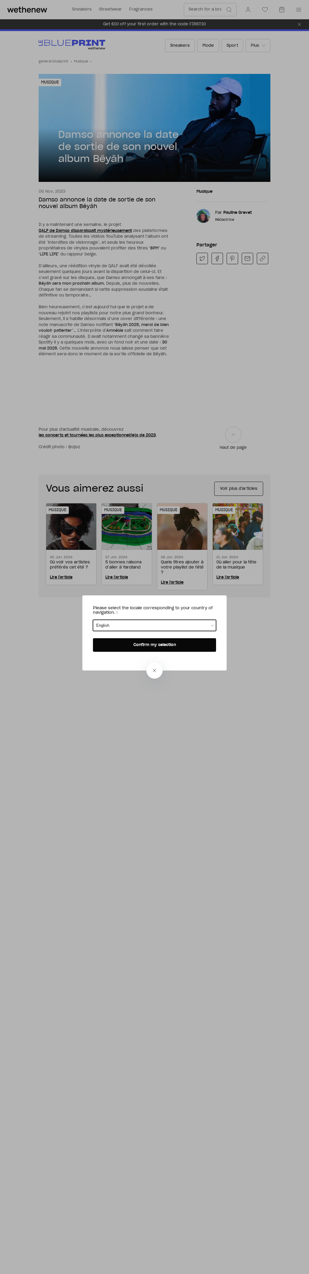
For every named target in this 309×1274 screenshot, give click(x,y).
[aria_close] (154, 670)
